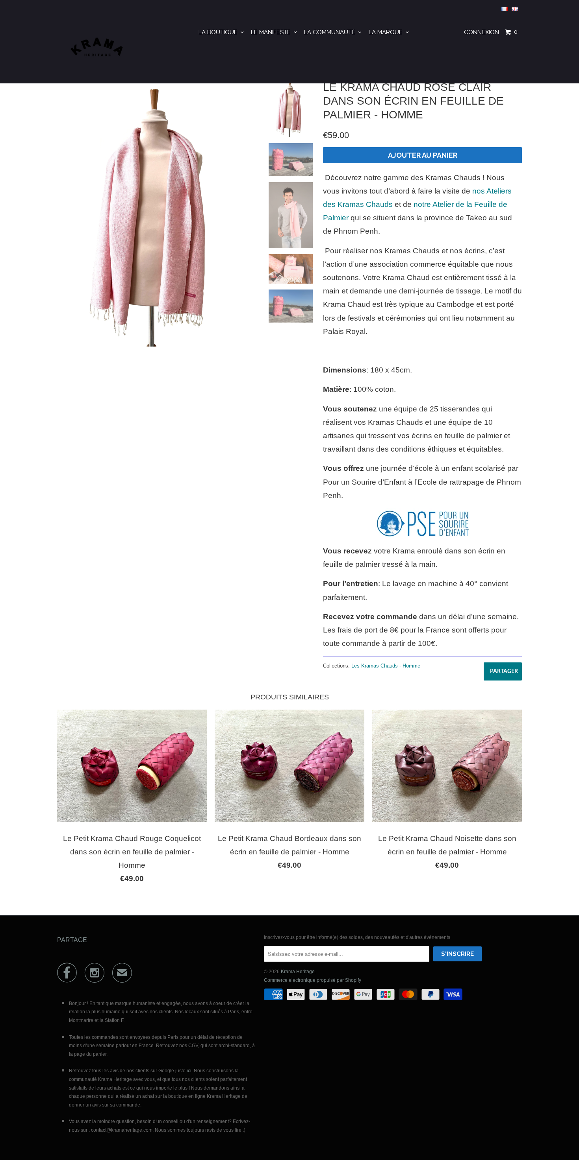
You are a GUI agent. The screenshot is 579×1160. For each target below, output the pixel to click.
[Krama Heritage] (97, 50)
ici (189, 1070)
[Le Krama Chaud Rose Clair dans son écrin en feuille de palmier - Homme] (157, 213)
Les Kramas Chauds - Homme (385, 666)
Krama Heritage (298, 971)
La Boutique (220, 32)
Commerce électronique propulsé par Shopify (312, 980)
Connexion (481, 32)
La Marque (387, 32)
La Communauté (331, 32)
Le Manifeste (272, 32)
